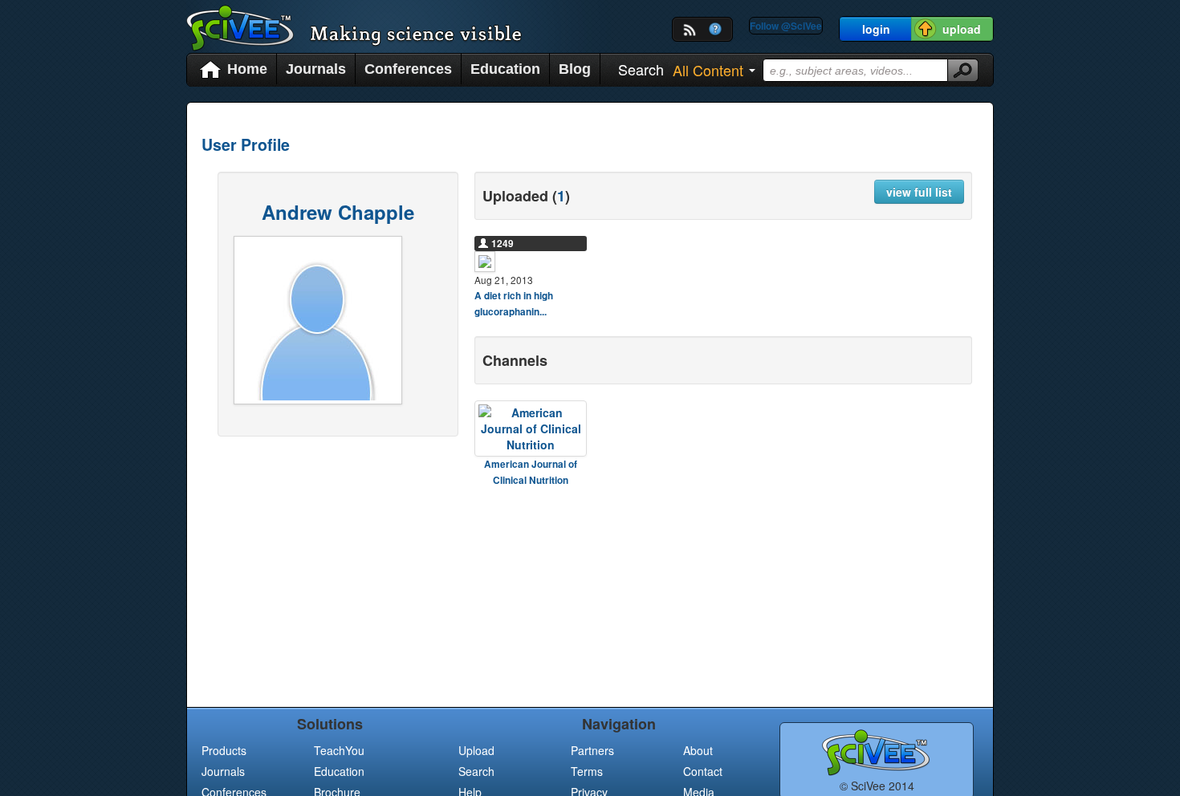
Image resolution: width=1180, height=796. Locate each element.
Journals (316, 69)
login (876, 29)
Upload (476, 750)
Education (505, 69)
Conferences (408, 69)
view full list (919, 192)
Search (476, 771)
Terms (587, 771)
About (698, 750)
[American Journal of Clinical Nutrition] (530, 428)
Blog (575, 69)
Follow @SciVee (786, 25)
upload (961, 29)
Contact (702, 771)
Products (223, 750)
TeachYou (339, 750)
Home (247, 69)
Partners (592, 750)
